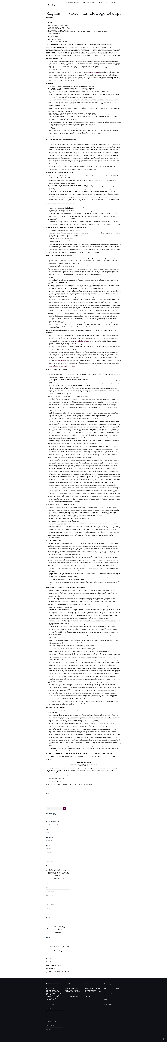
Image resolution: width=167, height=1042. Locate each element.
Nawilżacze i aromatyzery (51, 900)
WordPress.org (49, 861)
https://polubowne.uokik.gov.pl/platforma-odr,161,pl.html (62, 366)
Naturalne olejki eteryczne (51, 904)
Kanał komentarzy (50, 856)
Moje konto (48, 908)
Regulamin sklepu (50, 883)
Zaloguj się (48, 848)
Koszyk (107, 2)
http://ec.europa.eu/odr (60, 360)
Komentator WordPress (51, 824)
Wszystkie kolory (91, 2)
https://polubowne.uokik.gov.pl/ (82, 341)
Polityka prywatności (50, 895)
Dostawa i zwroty (50, 891)
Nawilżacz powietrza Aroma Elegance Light (75, 2)
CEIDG (62, 878)
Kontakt (113, 2)
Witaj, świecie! (49, 816)
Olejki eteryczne (100, 2)
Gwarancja (48, 887)
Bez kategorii (49, 840)
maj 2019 (48, 832)
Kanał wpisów (49, 852)
